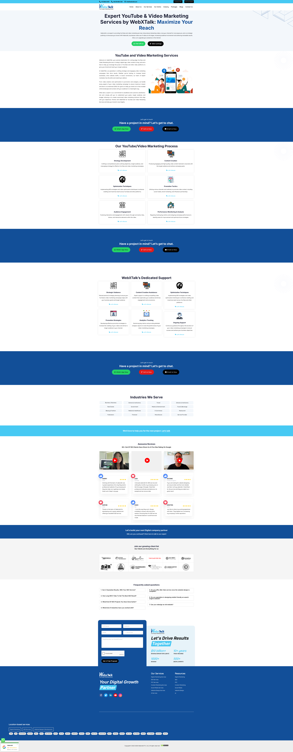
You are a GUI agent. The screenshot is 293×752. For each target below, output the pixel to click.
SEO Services (154, 679)
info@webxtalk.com (132, 1)
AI (175, 693)
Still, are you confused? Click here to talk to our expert (146, 534)
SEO (176, 679)
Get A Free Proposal (110, 661)
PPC (176, 682)
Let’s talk (166, 431)
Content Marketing (180, 685)
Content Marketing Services (159, 685)
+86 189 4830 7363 (118, 1)
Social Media (178, 687)
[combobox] (124, 632)
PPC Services (154, 682)
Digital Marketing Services (158, 677)
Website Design (179, 690)
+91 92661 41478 (105, 1)
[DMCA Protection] (164, 745)
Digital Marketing (180, 677)
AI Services (154, 693)
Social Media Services (157, 687)
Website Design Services (158, 690)
